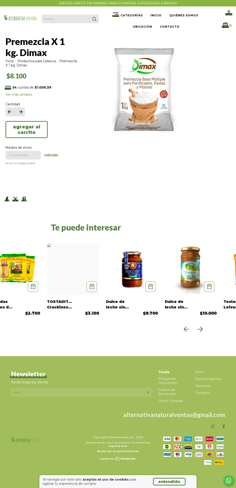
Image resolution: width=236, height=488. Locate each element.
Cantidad (13, 104)
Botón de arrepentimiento (118, 451)
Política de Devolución (167, 392)
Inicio (156, 15)
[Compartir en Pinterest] (24, 199)
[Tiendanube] (118, 459)
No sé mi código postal (20, 163)
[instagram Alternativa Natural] (213, 426)
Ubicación (142, 26)
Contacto (170, 26)
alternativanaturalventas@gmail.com (174, 414)
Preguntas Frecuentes (167, 381)
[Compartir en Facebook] (7, 199)
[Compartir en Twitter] (16, 199)
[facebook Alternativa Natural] (223, 426)
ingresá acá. (118, 446)
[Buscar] (94, 19)
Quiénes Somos (183, 15)
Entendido (169, 481)
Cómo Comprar (170, 401)
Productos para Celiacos (37, 61)
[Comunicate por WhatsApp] (228, 480)
